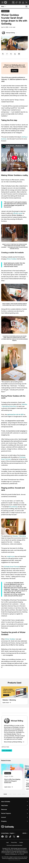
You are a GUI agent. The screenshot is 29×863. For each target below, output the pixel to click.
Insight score (11, 556)
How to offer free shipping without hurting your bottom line (12, 781)
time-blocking (13, 506)
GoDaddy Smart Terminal (11, 566)
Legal (7, 842)
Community (5, 11)
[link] (7, 54)
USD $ (24, 833)
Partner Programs (6, 813)
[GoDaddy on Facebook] (2, 837)
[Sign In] (23, 2)
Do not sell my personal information (14, 845)
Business (7, 773)
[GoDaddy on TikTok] (10, 837)
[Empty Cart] (26, 2)
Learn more (7, 787)
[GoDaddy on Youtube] (18, 837)
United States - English (7, 833)
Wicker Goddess (12, 259)
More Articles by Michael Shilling (13, 741)
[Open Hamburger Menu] (1, 2)
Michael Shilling (10, 32)
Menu (2, 6)
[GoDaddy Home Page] (7, 826)
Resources (4, 809)
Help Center (4, 805)
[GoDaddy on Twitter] (14, 837)
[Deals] (16, 2)
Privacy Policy (14, 842)
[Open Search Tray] (13, 2)
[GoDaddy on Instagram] (6, 837)
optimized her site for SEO (15, 414)
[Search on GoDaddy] (26, 6)
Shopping (3, 821)
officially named (17, 213)
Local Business (6, 750)
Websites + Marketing (19, 536)
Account (3, 817)
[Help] (19, 2)
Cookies (21, 842)
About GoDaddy (5, 801)
